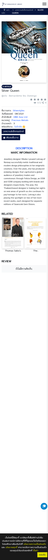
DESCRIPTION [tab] (24, 148)
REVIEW (6, 261)
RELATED (7, 213)
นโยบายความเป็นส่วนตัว (35, 544)
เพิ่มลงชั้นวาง (11, 137)
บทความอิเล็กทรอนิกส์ (13, 131)
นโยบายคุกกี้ (11, 547)
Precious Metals (20, 120)
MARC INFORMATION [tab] (24, 152)
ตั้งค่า (35, 550)
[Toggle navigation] (44, 4)
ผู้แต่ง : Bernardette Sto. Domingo (19, 95)
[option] (13, 235)
